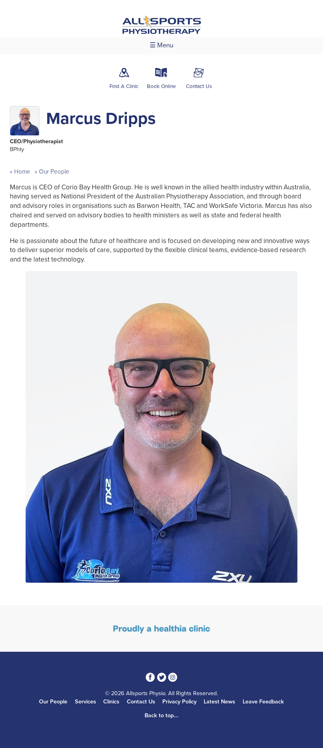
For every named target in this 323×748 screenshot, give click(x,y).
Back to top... (161, 715)
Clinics (111, 701)
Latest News (219, 701)
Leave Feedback (263, 701)
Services (85, 701)
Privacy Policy (179, 701)
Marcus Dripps (101, 118)
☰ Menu (161, 45)
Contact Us (141, 701)
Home (22, 171)
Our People (53, 171)
